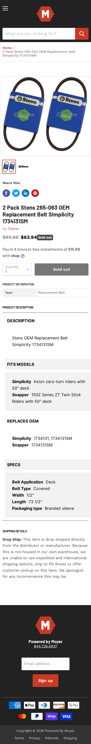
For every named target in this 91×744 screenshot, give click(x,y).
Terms (19, 738)
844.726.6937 (45, 646)
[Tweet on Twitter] (16, 193)
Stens (13, 228)
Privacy (34, 738)
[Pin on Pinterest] (35, 193)
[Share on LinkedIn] (25, 193)
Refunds (51, 738)
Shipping (70, 738)
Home (7, 48)
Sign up (45, 680)
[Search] (81, 34)
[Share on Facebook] (6, 193)
